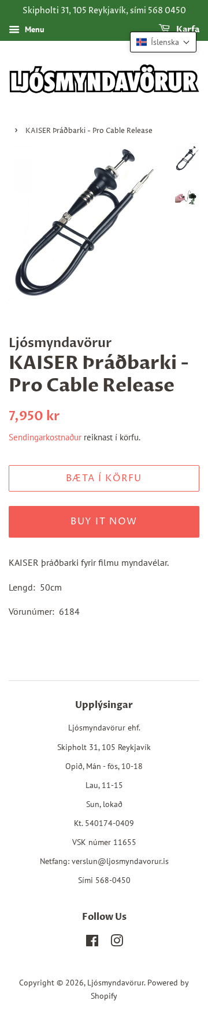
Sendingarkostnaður (45, 437)
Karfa (186, 29)
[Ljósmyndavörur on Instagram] (116, 943)
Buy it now (104, 521)
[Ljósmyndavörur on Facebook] (92, 943)
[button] (163, 42)
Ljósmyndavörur (115, 982)
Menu (33, 29)
